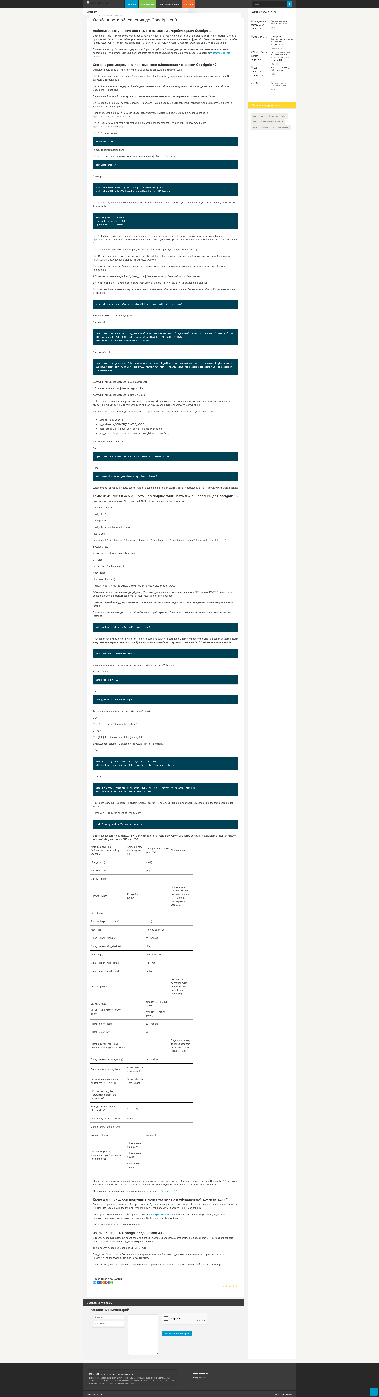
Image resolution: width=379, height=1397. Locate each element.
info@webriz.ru (199, 1377)
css (254, 116)
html (262, 116)
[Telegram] (94, 1282)
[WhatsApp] (111, 1282)
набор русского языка (161, 1214)
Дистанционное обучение (272, 121)
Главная (131, 4)
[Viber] (107, 1282)
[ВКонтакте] (99, 1282)
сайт (255, 127)
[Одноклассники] (103, 1282)
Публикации (147, 4)
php (283, 116)
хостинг (265, 127)
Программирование (169, 4)
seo (254, 121)
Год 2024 (188, 4)
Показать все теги (281, 127)
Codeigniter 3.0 (169, 1191)
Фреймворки (116, 15)
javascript (273, 116)
